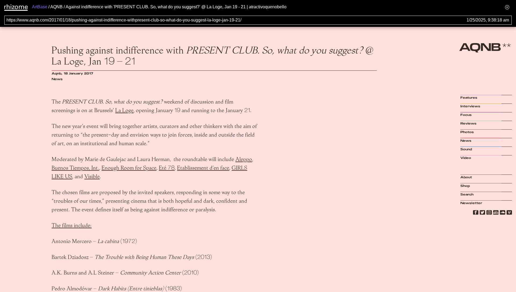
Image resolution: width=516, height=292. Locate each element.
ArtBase (39, 7)
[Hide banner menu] (507, 7)
